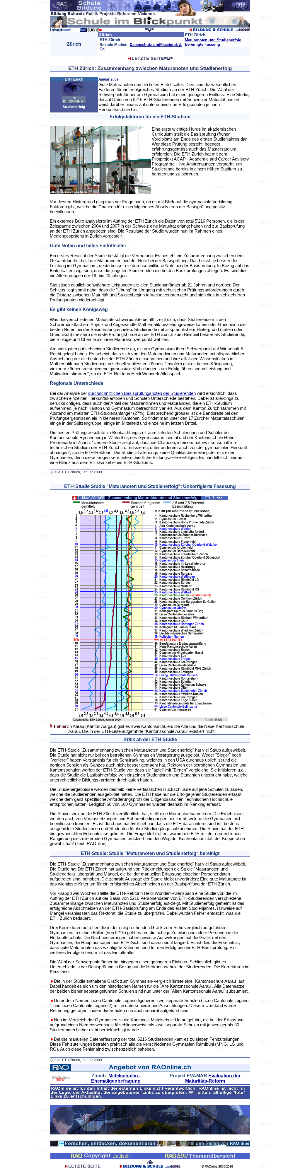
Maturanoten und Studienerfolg (213, 40)
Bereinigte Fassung (202, 44)
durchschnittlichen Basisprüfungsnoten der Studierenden (142, 393)
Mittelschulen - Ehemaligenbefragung (116, 1078)
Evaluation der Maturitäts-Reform (213, 1078)
